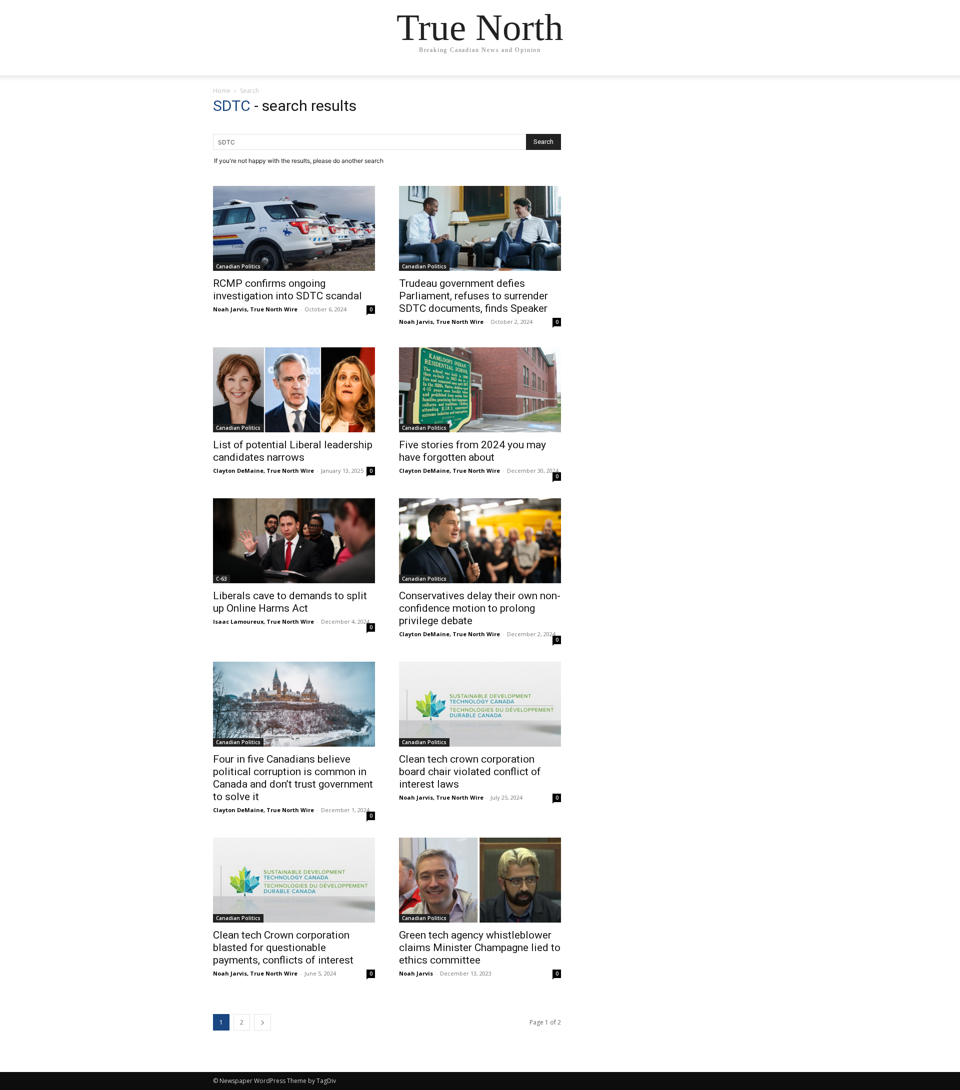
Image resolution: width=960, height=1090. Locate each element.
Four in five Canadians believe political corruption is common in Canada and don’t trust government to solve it (293, 778)
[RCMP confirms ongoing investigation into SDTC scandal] (294, 228)
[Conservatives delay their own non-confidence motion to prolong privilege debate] (480, 540)
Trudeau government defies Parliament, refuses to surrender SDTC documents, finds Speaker (473, 295)
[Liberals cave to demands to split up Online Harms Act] (294, 540)
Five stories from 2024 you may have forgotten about (472, 451)
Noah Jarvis (416, 973)
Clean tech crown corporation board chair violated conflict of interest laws (470, 771)
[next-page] (262, 1022)
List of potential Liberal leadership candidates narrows (292, 451)
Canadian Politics (238, 266)
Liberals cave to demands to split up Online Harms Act (290, 602)
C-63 (221, 578)
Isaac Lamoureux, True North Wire (263, 621)
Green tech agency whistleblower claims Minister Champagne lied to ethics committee (479, 947)
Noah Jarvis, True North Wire (255, 309)
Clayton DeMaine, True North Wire (263, 470)
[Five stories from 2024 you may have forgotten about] (480, 389)
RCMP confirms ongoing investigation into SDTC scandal (287, 289)
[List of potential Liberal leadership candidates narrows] (294, 389)
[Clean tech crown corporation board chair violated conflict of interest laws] (480, 704)
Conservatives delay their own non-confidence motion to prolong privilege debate (479, 608)
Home (221, 90)
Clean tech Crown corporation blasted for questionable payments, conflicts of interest (284, 947)
